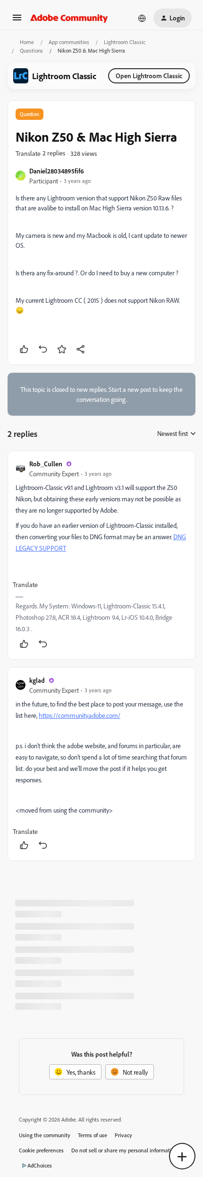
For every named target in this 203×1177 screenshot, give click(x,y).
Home (27, 41)
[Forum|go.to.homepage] (69, 18)
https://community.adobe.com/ (79, 715)
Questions (31, 50)
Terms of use (92, 1135)
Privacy (123, 1135)
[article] (101, 555)
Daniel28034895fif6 (56, 171)
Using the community (44, 1135)
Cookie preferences (41, 1150)
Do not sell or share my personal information (124, 1150)
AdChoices (39, 1165)
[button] (17, 21)
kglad (37, 680)
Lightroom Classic (124, 41)
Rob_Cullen (45, 464)
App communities (69, 41)
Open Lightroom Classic (149, 76)
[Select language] (142, 18)
